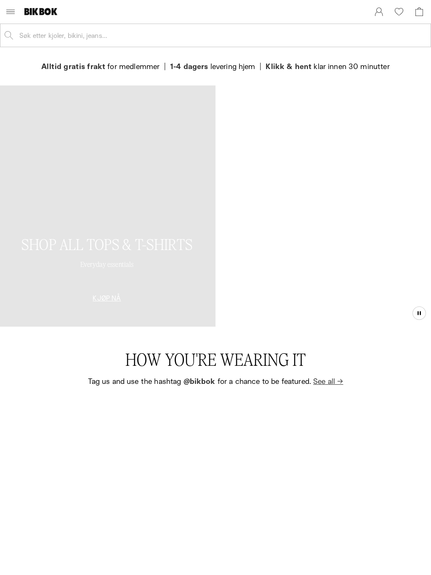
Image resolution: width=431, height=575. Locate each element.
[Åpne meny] (10, 11)
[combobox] (222, 35)
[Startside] (42, 11)
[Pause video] (419, 313)
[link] (379, 12)
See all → (328, 381)
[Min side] (379, 12)
